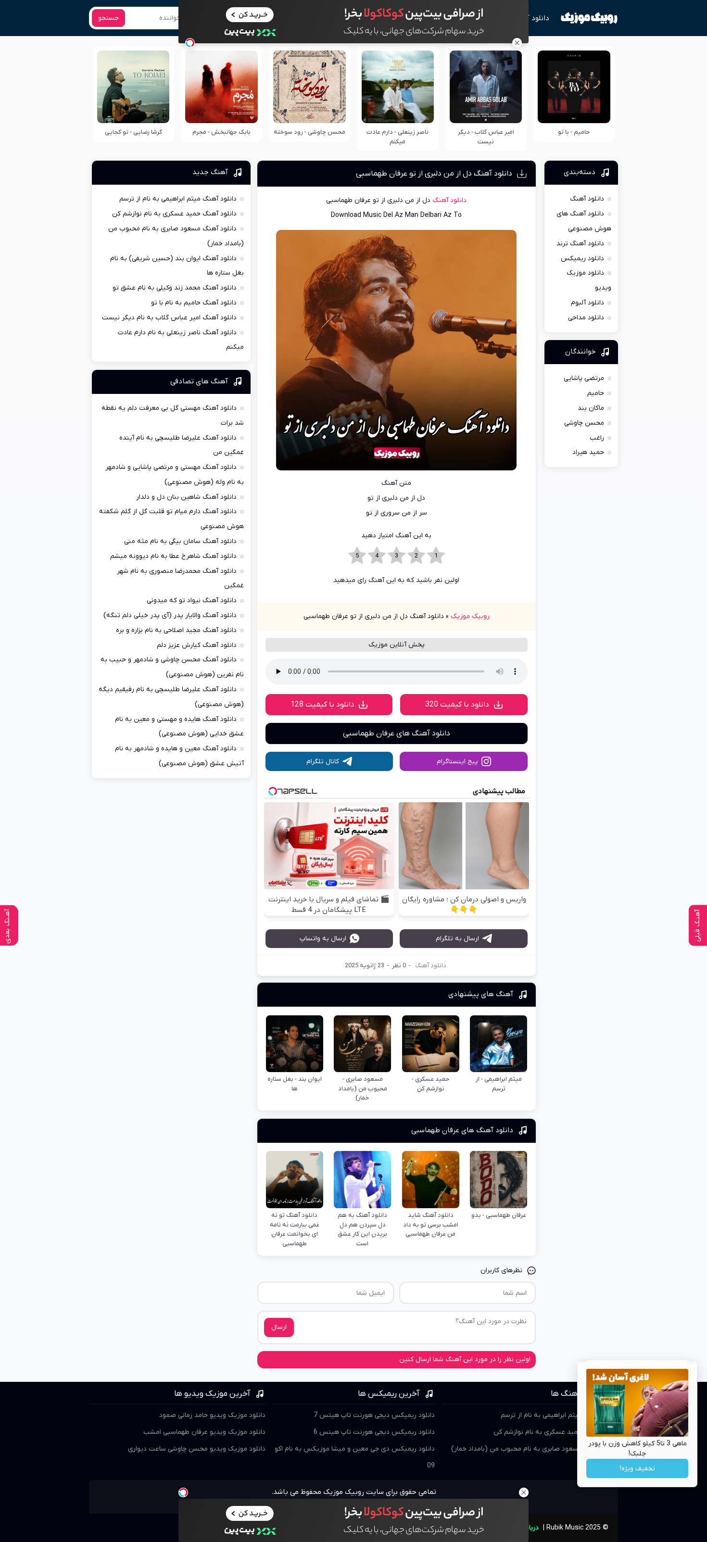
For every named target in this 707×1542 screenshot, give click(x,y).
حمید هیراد (588, 452)
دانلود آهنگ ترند (580, 243)
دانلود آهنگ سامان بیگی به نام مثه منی (180, 541)
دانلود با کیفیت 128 (322, 704)
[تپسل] (190, 43)
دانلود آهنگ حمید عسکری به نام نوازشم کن (174, 213)
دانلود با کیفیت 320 (457, 704)
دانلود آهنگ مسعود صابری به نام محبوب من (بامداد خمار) (534, 1449)
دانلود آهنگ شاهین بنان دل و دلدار (186, 497)
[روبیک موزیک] (589, 18)
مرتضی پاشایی (584, 378)
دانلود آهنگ (530, 18)
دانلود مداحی (586, 317)
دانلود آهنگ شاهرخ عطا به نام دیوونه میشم (173, 556)
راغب (597, 437)
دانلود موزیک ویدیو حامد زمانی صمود (212, 1415)
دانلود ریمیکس (582, 258)
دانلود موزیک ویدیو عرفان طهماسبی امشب (204, 1432)
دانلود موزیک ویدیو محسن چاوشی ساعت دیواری (196, 1449)
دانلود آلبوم (587, 302)
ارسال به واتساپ (323, 938)
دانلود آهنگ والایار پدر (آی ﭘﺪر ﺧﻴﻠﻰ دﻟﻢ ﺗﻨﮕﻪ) (170, 615)
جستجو (108, 18)
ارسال (279, 1327)
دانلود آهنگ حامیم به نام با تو (194, 302)
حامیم (595, 393)
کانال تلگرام (322, 761)
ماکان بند (591, 408)
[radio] (436, 556)
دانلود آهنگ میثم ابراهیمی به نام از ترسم (178, 198)
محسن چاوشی (584, 423)
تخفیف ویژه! (637, 1468)
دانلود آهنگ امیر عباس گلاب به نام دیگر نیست (169, 317)
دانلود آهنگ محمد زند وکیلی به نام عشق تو (175, 287)
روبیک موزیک (470, 616)
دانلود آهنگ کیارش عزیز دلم (197, 645)
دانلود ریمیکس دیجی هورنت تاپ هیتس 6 (374, 1432)
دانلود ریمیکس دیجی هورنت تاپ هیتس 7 (374, 1415)
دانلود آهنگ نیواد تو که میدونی (192, 600)
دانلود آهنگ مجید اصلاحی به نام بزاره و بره (176, 630)
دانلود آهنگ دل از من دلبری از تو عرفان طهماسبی (434, 173)
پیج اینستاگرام (457, 761)
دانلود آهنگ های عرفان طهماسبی (396, 733)
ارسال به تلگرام (457, 938)
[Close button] (517, 43)
